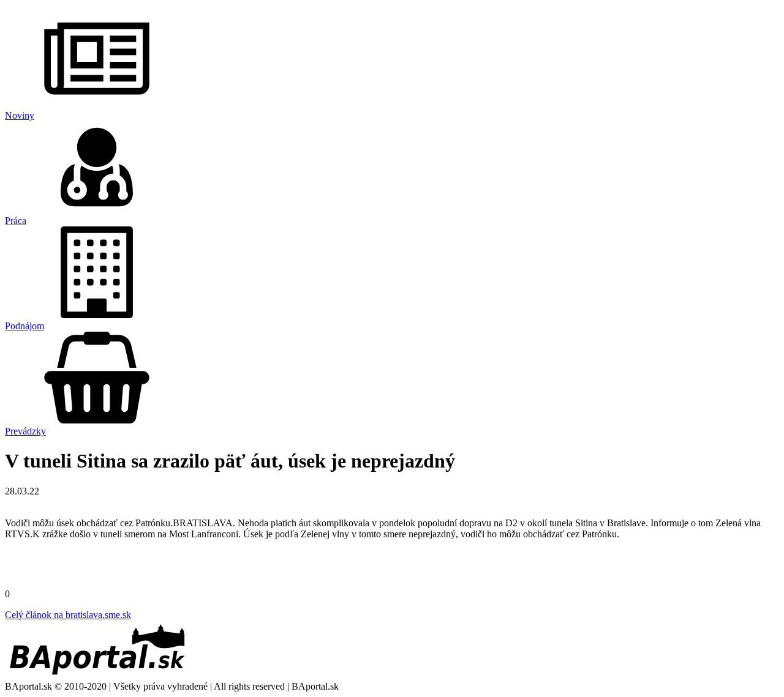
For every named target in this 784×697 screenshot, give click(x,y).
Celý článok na (68, 614)
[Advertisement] (392, 568)
